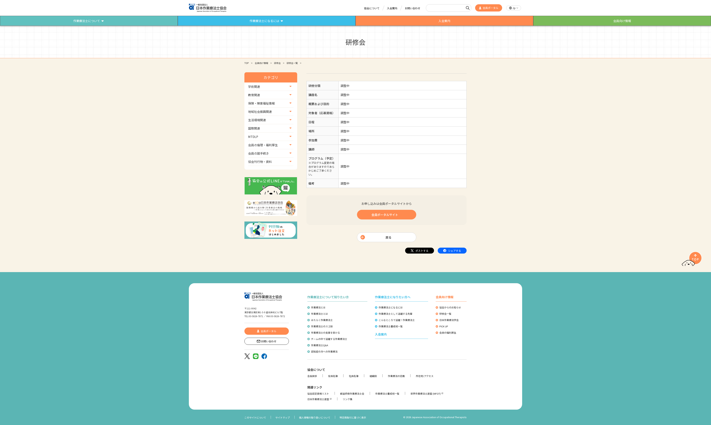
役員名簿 (333, 376)
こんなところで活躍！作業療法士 (397, 320)
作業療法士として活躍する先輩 (395, 313)
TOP (246, 63)
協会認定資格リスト (318, 393)
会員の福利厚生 (447, 332)
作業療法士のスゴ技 (322, 326)
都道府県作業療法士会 (352, 393)
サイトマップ (282, 417)
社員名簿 (353, 376)
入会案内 (392, 8)
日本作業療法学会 (449, 320)
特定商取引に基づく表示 (353, 417)
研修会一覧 (292, 63)
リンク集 (347, 399)
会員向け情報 (261, 63)
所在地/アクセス (424, 376)
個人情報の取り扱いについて (314, 417)
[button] (513, 8)
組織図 (373, 376)
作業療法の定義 (396, 376)
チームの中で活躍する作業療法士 (329, 339)
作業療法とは (318, 307)
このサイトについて (255, 417)
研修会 (277, 63)
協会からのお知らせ (450, 307)
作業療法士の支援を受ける (325, 332)
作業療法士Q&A (319, 345)
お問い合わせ (412, 8)
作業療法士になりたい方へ (392, 297)
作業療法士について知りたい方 (328, 297)
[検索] (467, 8)
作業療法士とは (319, 313)
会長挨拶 (312, 376)
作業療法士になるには (391, 307)
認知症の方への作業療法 (324, 351)
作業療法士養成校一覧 (391, 326)
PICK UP (443, 326)
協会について (372, 8)
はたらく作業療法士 (322, 320)
